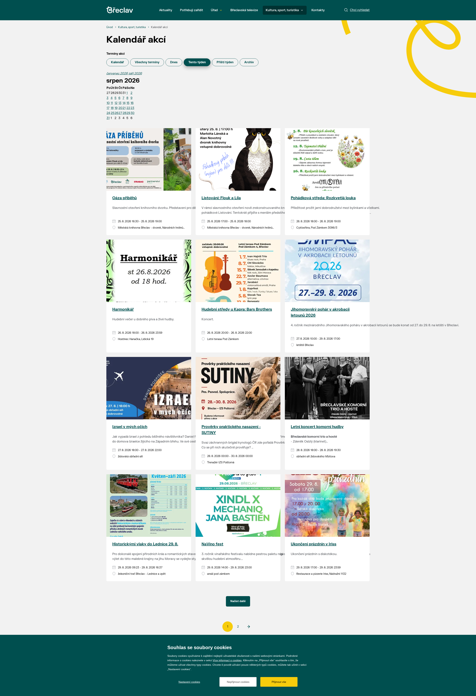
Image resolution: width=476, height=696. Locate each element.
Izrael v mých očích (129, 426)
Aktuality (165, 10)
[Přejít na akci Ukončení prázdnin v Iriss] (327, 505)
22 (128, 108)
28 (124, 113)
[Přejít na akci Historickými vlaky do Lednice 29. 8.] (148, 505)
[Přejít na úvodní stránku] (119, 9)
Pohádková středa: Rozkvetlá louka (323, 198)
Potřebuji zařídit (191, 10)
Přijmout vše (279, 681)
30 (132, 113)
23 (132, 108)
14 (124, 103)
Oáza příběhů (124, 198)
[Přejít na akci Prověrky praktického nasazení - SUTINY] (238, 388)
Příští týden (225, 62)
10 (108, 103)
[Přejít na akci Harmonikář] (148, 271)
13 (119, 103)
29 (128, 113)
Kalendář (117, 62)
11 (112, 103)
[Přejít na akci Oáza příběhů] (148, 159)
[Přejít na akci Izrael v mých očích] (148, 388)
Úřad (214, 10)
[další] (248, 626)
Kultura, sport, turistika (282, 10)
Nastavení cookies (189, 681)
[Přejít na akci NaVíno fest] (238, 505)
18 (112, 108)
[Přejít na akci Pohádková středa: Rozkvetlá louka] (327, 159)
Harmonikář (123, 309)
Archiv (249, 62)
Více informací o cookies (227, 660)
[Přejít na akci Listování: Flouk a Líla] (238, 159)
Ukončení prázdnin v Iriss (313, 544)
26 (116, 113)
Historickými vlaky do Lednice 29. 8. (145, 544)
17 (108, 108)
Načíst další (238, 601)
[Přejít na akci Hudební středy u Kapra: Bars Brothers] (238, 271)
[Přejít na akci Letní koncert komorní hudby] (327, 388)
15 (127, 103)
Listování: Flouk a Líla (221, 198)
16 (132, 103)
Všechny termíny (147, 62)
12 (116, 103)
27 (120, 113)
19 (116, 108)
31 (108, 118)
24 (108, 113)
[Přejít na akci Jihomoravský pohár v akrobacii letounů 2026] (327, 271)
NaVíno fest (212, 544)
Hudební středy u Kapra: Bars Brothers (237, 309)
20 (120, 108)
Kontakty (318, 10)
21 (124, 108)
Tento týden (197, 62)
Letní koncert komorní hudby (317, 426)
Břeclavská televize (244, 10)
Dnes (174, 62)
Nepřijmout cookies (238, 681)
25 (112, 113)
